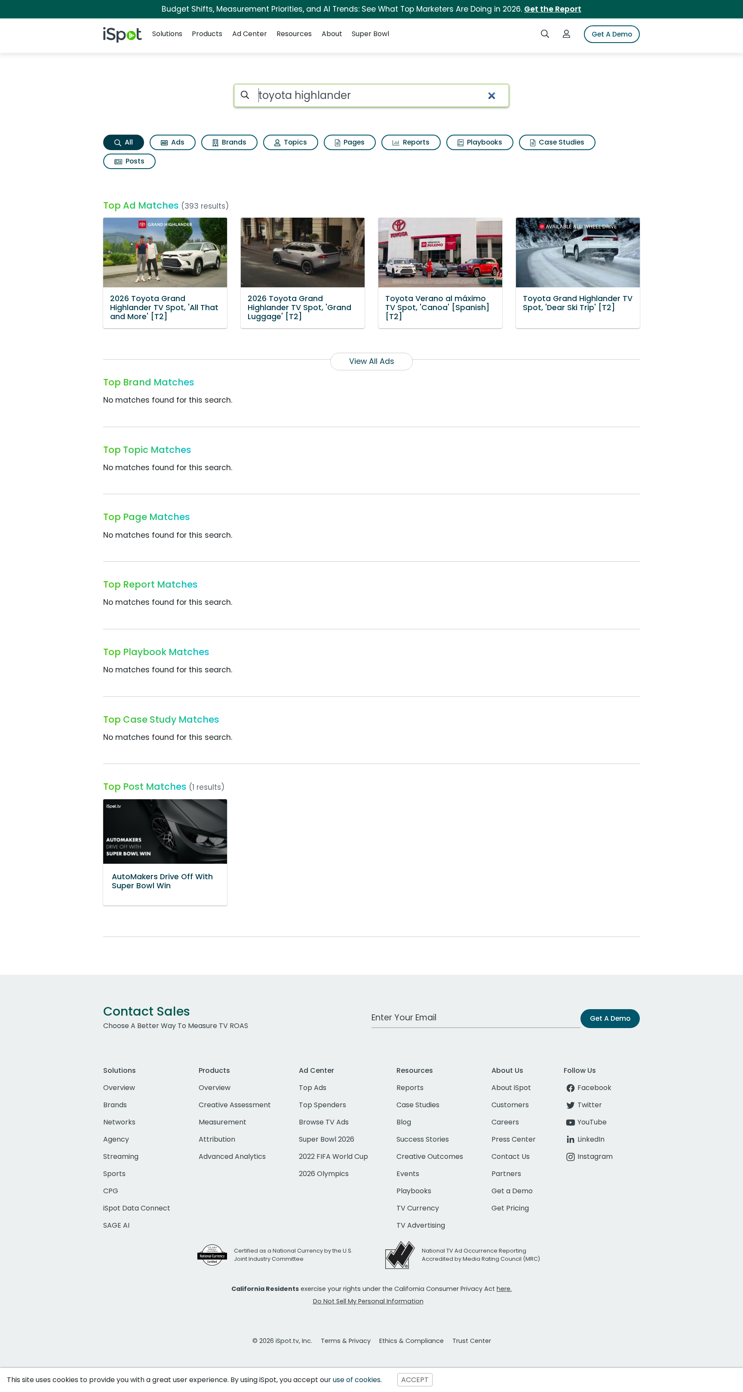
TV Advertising (420, 1225)
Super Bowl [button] (370, 34)
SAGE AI (116, 1225)
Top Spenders (322, 1105)
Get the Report (552, 9)
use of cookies (357, 1380)
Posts (134, 161)
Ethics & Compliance (411, 1341)
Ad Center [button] (249, 34)
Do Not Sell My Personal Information (368, 1301)
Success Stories (422, 1139)
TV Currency (417, 1208)
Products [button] (207, 34)
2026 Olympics (324, 1174)
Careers (505, 1122)
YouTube (592, 1122)
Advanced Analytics (232, 1156)
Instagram (595, 1156)
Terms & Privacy (346, 1341)
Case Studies (560, 142)
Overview (119, 1088)
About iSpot (511, 1088)
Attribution (217, 1139)
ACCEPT (415, 1380)
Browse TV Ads (324, 1122)
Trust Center (471, 1341)
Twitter (589, 1105)
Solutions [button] (167, 34)
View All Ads (371, 361)
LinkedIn (591, 1139)
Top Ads (312, 1088)
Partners (506, 1174)
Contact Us (510, 1156)
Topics (294, 142)
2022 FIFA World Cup (333, 1156)
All (128, 142)
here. (504, 1288)
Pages (353, 142)
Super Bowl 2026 (326, 1139)
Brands (233, 142)
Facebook (594, 1088)
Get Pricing (510, 1208)
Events (407, 1174)
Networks (119, 1122)
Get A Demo (612, 34)
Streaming (120, 1156)
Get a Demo (512, 1191)
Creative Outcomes (429, 1156)
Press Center (513, 1139)
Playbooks (483, 142)
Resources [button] (294, 34)
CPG (110, 1191)
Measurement (222, 1122)
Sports (114, 1174)
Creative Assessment (235, 1105)
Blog (403, 1122)
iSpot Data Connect (136, 1208)
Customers (510, 1105)
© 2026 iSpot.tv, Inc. (282, 1341)
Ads (176, 142)
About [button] (332, 34)
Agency (116, 1139)
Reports (415, 142)
